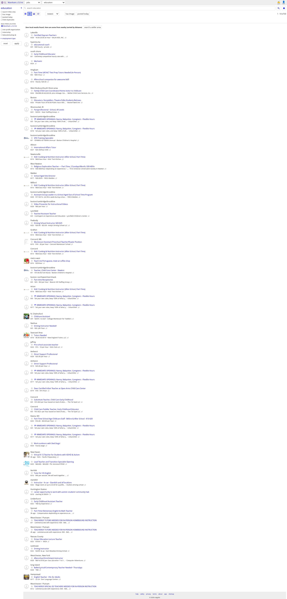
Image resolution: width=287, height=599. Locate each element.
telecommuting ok (9, 35)
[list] (25, 14)
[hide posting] (65, 38)
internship (7, 32)
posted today (7, 17)
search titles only (9, 12)
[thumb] (30, 14)
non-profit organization (11, 30)
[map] (38, 14)
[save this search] (284, 8)
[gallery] (34, 14)
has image (6, 14)
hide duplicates (8, 20)
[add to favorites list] (31, 35)
